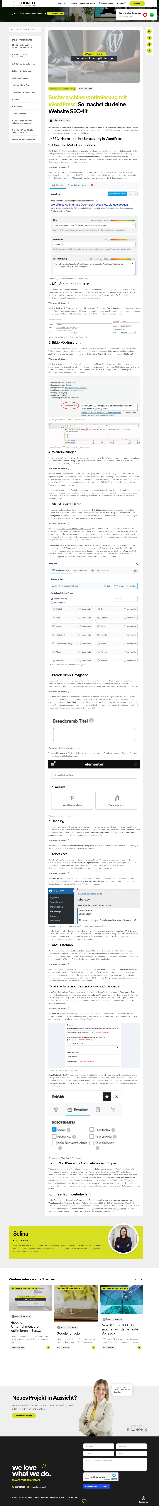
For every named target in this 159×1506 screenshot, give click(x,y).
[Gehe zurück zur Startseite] (33, 3)
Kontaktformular (119, 1208)
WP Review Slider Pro (122, 531)
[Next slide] (141, 1279)
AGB (36, 1497)
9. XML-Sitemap (19, 114)
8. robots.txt (17, 107)
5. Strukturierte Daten (21, 85)
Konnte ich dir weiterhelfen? (24, 140)
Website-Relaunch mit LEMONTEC (96, 1203)
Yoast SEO (114, 172)
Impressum (54, 1497)
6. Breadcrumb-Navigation (23, 92)
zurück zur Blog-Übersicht (24, 29)
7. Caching (16, 99)
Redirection (81, 490)
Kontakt (61, 1497)
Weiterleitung (98, 311)
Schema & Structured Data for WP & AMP (74, 528)
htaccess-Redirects (109, 493)
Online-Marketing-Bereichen (82, 1211)
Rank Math (127, 172)
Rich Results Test (65, 537)
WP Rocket (95, 845)
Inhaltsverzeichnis (22, 40)
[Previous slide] (135, 1279)
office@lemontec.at (38, 1487)
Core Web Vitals (129, 827)
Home (14, 13)
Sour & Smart (123, 16)
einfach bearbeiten (93, 878)
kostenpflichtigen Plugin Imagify (69, 364)
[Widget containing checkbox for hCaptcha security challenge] (100, 1476)
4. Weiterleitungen (20, 78)
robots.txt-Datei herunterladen (60, 881)
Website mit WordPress (74, 127)
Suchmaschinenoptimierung (32, 13)
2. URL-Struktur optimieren (23, 64)
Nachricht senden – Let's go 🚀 (96, 1486)
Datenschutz (44, 1497)
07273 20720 (20, 1487)
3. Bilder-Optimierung (21, 71)
